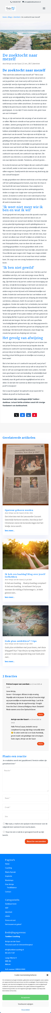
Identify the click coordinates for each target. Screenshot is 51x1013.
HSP (6, 908)
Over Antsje (9, 884)
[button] (47, 975)
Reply (41, 714)
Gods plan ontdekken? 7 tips (21, 641)
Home (5, 17)
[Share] (22, 415)
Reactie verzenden (36, 841)
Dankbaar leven (10, 904)
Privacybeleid (25, 1010)
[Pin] (34, 415)
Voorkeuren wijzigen (25, 1004)
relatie (7, 916)
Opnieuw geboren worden (19, 510)
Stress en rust (10, 920)
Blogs (10, 17)
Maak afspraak (10, 872)
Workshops (9, 880)
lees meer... (10, 530)
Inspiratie (8, 876)
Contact (8, 892)
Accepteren (25, 997)
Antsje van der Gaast (14, 63)
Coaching (8, 868)
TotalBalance (12, 887)
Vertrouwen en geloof (13, 924)
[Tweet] (16, 415)
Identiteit (17, 17)
